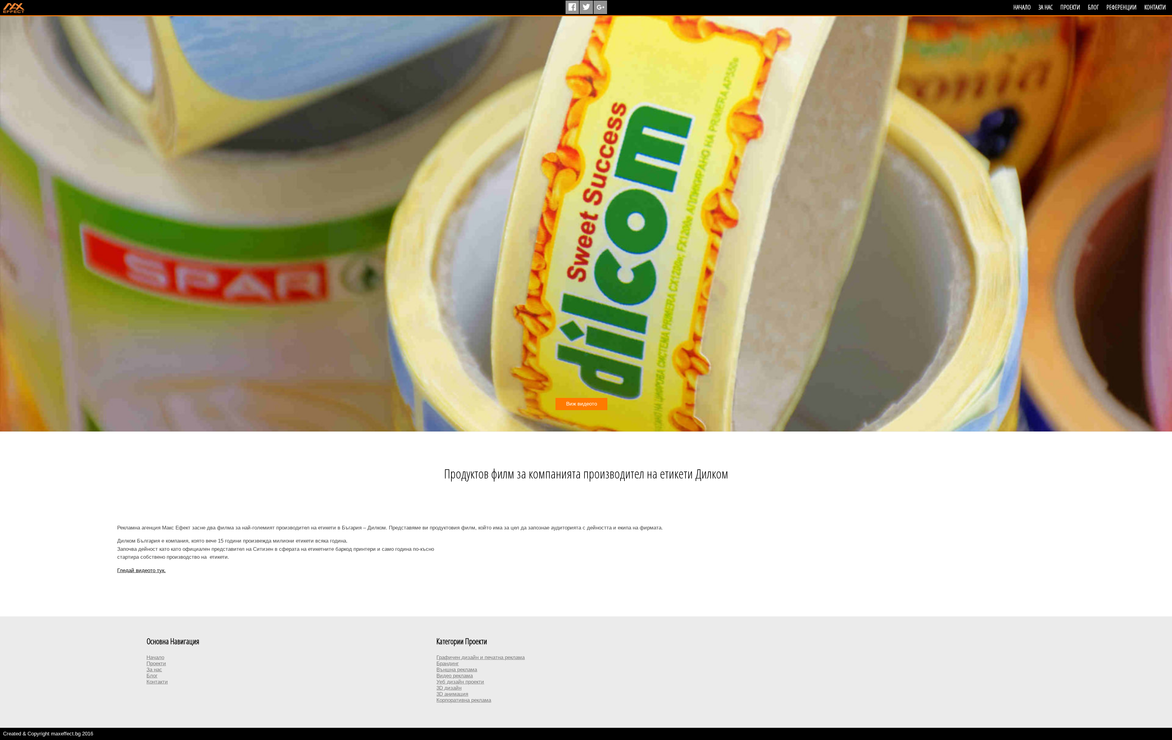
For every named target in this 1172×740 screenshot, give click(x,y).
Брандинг (447, 663)
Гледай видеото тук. (141, 570)
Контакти (1155, 7)
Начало (1022, 7)
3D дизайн (448, 688)
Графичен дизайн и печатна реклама (480, 657)
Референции (1121, 7)
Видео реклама (454, 676)
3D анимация (452, 694)
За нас (1045, 7)
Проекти (1070, 7)
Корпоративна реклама (463, 700)
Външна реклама (456, 670)
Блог (1093, 7)
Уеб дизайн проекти (460, 682)
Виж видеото (581, 404)
